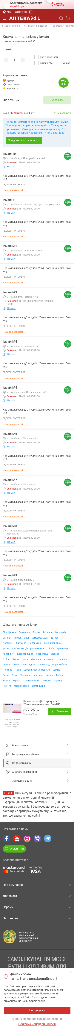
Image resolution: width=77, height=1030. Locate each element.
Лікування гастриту (63, 26)
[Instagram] (27, 838)
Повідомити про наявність (24, 140)
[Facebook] (6, 838)
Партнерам (10, 918)
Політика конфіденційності (37, 1024)
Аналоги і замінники (24, 771)
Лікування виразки (37, 26)
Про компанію (13, 885)
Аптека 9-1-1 (24, 18)
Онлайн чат (17, 848)
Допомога (10, 896)
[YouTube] (17, 838)
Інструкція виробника (25, 754)
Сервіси (8, 907)
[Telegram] (47, 838)
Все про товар (20, 745)
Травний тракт (12, 26)
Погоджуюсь (71, 971)
